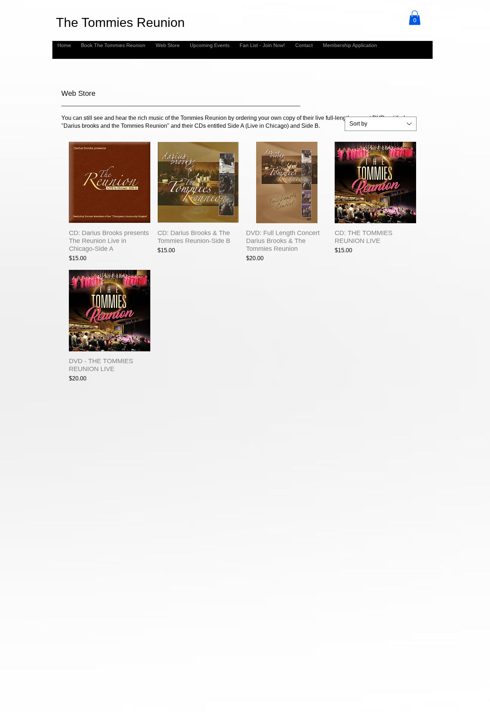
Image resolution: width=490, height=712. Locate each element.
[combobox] (380, 124)
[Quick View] (109, 182)
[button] (415, 17)
